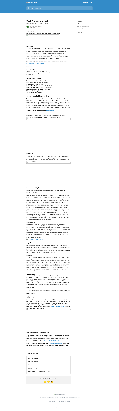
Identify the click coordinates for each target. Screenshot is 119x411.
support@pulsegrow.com (57, 306)
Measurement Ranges (83, 23)
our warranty (50, 110)
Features (80, 21)
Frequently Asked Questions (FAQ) (82, 31)
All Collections (29, 16)
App (91, 2)
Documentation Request (64, 401)
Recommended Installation (83, 26)
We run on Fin (60, 407)
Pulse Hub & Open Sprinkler (41, 16)
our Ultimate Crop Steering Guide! (35, 63)
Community (85, 2)
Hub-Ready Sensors (53, 16)
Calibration (80, 28)
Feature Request (53, 401)
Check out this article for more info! (52, 340)
